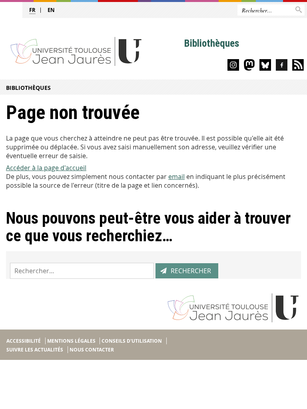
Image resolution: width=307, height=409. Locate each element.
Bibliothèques (28, 87)
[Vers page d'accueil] (92, 51)
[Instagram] (233, 66)
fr (32, 10)
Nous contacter (92, 349)
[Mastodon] (249, 66)
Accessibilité (23, 341)
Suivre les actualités (34, 349)
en (51, 10)
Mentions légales (71, 341)
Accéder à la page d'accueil (46, 167)
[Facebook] (281, 66)
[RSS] (298, 66)
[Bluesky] (265, 66)
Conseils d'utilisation (132, 341)
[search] (82, 271)
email (176, 176)
